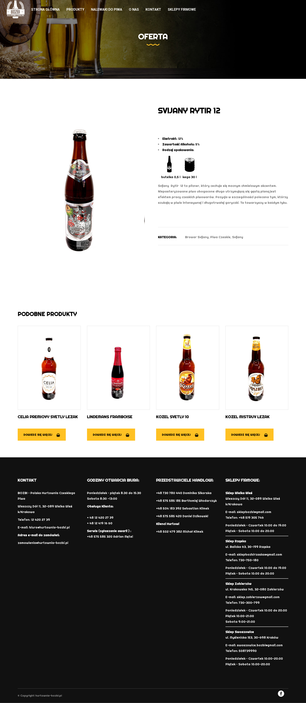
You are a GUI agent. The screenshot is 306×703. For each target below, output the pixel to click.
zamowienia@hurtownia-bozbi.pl (43, 543)
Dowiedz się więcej (38, 434)
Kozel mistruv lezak (247, 416)
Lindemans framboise (109, 416)
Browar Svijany (197, 237)
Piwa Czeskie (220, 237)
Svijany (237, 237)
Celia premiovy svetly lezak (48, 416)
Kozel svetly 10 (172, 416)
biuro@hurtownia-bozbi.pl (49, 527)
